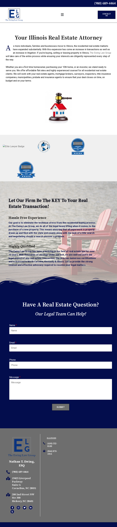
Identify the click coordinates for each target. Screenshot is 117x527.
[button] (62, 14)
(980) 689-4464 (20, 472)
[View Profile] (13, 146)
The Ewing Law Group (100, 52)
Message (14, 377)
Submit (61, 407)
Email (12, 342)
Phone (12, 359)
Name (13, 325)
